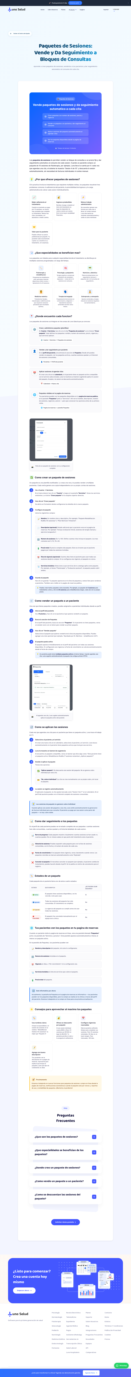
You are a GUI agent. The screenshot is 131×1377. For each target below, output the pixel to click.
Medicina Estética (58, 1339)
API (87, 1348)
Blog (87, 1326)
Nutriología (56, 1335)
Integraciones (91, 1330)
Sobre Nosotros (53, 10)
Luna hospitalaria (72, 1352)
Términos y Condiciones (114, 1326)
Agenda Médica (72, 1326)
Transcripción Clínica (74, 1344)
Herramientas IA (72, 1339)
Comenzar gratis (74, 3)
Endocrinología (57, 1344)
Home (42, 10)
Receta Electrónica (73, 1313)
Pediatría (55, 1330)
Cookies (108, 1335)
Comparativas (91, 1352)
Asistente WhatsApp (74, 1335)
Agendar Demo (90, 1373)
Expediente (70, 1322)
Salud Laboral (71, 1348)
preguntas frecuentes (94, 1335)
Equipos (82, 10)
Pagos (68, 1330)
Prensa (107, 1339)
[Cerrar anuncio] (128, 3)
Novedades (90, 1339)
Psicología (56, 1313)
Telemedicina (71, 1317)
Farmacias (55, 1348)
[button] (72, 10)
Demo (107, 1317)
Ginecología (56, 1326)
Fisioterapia (56, 1322)
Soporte (89, 1317)
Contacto (108, 1313)
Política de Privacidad (113, 1330)
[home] (16, 10)
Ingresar (106, 10)
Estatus (107, 1322)
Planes (63, 10)
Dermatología (57, 1317)
